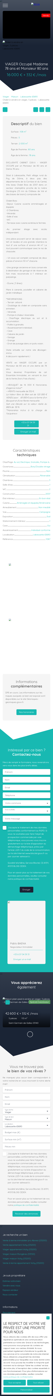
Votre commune (13, 803)
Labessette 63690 (29, 96)
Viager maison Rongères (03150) (19, 1254)
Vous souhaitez (10, 810)
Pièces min (10, 1146)
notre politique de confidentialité (18, 1377)
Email (7, 787)
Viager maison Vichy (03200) (17, 1258)
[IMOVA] (41, 5)
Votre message (12, 818)
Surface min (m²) (13, 1139)
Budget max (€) (12, 1132)
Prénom (9, 772)
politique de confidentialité (26, 879)
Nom (7, 779)
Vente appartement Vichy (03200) (19, 1244)
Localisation (9, 1124)
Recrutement (9, 1312)
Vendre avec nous (11, 1285)
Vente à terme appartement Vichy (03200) (23, 1263)
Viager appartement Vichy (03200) (20, 1249)
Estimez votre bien (12, 1281)
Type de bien (9, 1117)
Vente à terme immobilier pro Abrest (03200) (25, 1240)
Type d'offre (9, 1110)
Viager (6, 96)
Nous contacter (10, 1294)
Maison (14, 96)
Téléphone (10, 795)
